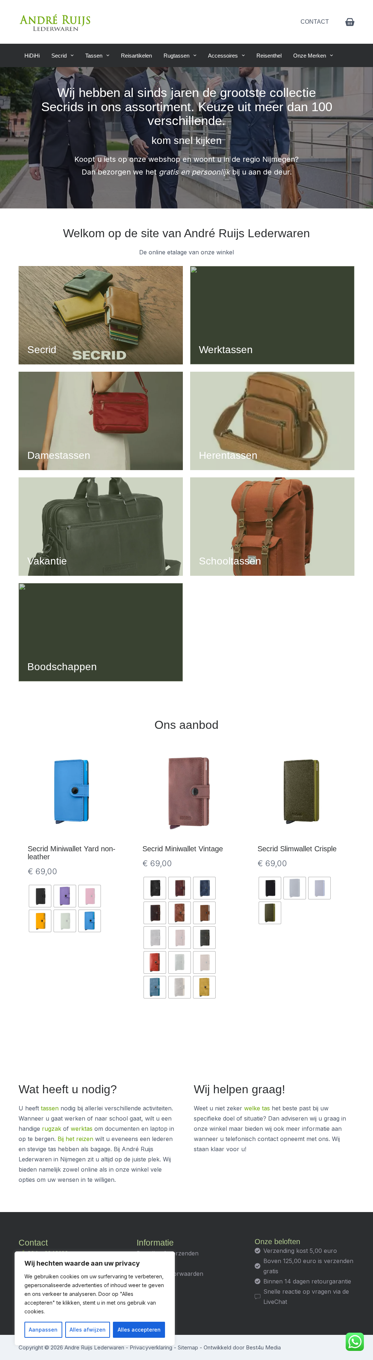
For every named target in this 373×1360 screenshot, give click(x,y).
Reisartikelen (136, 55)
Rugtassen (176, 55)
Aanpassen (43, 1329)
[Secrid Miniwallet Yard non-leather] (71, 792)
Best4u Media (263, 1347)
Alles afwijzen (88, 1329)
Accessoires (223, 55)
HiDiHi (32, 55)
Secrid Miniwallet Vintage (182, 849)
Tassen (93, 55)
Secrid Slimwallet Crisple (297, 849)
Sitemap (188, 1347)
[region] (95, 1298)
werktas (82, 1128)
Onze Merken (309, 55)
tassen (50, 1108)
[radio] (40, 896)
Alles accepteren (139, 1329)
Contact (315, 22)
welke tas (257, 1108)
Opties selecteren (72, 1024)
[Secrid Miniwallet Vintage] (186, 792)
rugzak (51, 1128)
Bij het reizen (75, 1138)
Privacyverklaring (151, 1347)
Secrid (59, 55)
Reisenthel (269, 55)
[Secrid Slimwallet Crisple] (301, 792)
